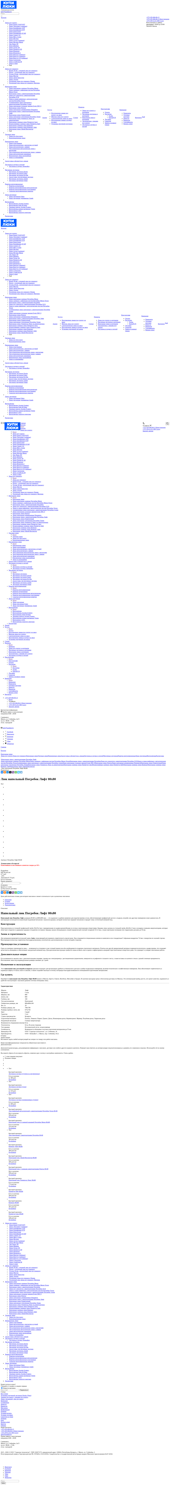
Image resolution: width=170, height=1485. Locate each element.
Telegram (10, 739)
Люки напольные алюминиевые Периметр (126, 763)
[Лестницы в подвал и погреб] (23, 163)
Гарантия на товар (7, 1417)
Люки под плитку (19, 434)
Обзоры (3, 1425)
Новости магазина (9, 1388)
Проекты (12, 646)
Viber (9, 741)
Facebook (10, 732)
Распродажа (160, 756)
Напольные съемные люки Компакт (136, 765)
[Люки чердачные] (23, 193)
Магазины (4, 1408)
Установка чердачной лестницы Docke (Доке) (16, 1395)
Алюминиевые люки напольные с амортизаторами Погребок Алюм (40, 763)
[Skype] (18, 772)
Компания (12, 682)
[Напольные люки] (23, 85)
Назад (22, 426)
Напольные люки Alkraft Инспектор (22, 766)
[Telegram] (21, 772)
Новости (4, 1404)
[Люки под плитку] (23, 21)
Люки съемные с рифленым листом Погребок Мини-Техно (50, 761)
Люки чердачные (18, 602)
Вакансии (4, 1406)
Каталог (23, 428)
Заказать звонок (148, 431)
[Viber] (13, 772)
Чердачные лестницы (20, 574)
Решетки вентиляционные (21, 590)
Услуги (11, 630)
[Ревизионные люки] (23, 140)
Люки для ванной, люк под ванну (12, 1399)
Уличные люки (18, 536)
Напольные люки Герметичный (151, 763)
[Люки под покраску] (23, 67)
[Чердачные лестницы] (23, 168)
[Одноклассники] (5, 772)
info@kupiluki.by (6, 12)
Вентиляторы (17, 611)
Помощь (3, 1411)
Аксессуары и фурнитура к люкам (72, 756)
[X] (10, 772)
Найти (3, 1483)
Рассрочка (16, 668)
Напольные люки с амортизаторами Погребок (85, 761)
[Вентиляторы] (23, 200)
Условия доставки (7, 1415)
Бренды (3, 1424)
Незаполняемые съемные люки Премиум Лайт (108, 765)
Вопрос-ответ (5, 1422)
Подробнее (12, 1080)
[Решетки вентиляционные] (23, 182)
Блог (2, 1420)
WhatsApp (10, 744)
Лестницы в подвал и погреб (22, 567)
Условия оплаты (6, 1413)
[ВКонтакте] (2, 772)
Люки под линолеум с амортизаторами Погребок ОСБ (119, 761)
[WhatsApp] (16, 772)
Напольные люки (18, 499)
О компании (5, 1402)
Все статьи (4, 1394)
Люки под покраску (19, 480)
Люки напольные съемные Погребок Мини (15, 761)
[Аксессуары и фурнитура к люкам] (23, 159)
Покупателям (13, 661)
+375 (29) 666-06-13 (152, 17)
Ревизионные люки (19, 545)
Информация (5, 1410)
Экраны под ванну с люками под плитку (14, 1397)
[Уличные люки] (23, 133)
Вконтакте (10, 734)
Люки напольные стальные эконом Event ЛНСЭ (79, 763)
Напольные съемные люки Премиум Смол (78, 765)
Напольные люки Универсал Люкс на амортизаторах (46, 765)
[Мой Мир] (7, 772)
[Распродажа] (23, 214)
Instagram (10, 736)
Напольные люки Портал (103, 763)
